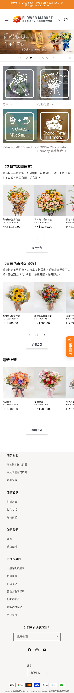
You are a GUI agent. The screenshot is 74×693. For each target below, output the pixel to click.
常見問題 (12, 614)
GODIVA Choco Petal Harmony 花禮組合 (52, 149)
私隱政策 (12, 576)
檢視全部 (37, 247)
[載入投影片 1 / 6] (27, 58)
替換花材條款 (14, 607)
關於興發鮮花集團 (17, 464)
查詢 (9, 539)
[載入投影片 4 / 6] (39, 58)
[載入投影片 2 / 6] (31, 58)
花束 (6, 104)
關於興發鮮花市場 (17, 472)
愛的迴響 (38, 402)
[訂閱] (56, 637)
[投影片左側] (29, 238)
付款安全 (12, 583)
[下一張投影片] (53, 57)
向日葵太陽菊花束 (11, 316)
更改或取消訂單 (15, 591)
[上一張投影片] (21, 57)
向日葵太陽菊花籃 (43, 219)
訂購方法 (12, 501)
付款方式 (12, 509)
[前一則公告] (6, 4)
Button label (37, 41)
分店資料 (12, 546)
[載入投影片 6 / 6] (47, 58)
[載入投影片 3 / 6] (35, 58)
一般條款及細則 (15, 568)
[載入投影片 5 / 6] (43, 58)
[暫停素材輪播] (70, 57)
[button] (7, 19)
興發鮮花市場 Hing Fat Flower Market (30, 691)
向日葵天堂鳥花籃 (11, 219)
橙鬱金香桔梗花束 (43, 316)
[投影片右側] (44, 238)
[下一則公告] (67, 4)
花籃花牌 (43, 104)
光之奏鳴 (7, 402)
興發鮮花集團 (55, 691)
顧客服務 (12, 480)
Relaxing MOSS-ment (17, 147)
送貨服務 (12, 517)
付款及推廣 (13, 599)
